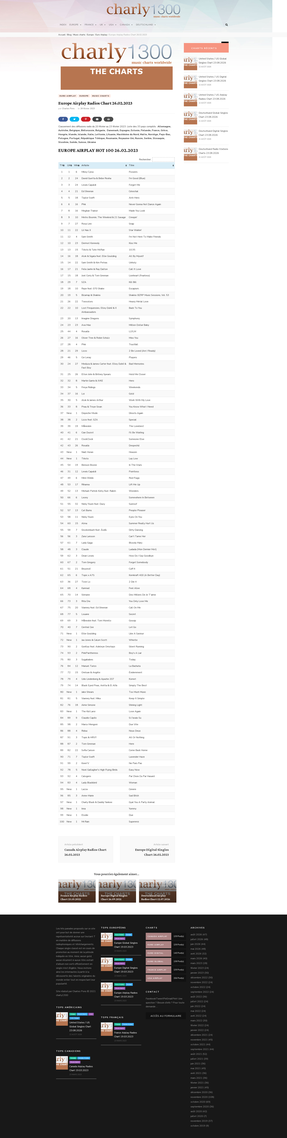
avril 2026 (196, 953)
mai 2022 (196, 1011)
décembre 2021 (199, 1035)
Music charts (100, 96)
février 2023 (197, 968)
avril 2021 (196, 1073)
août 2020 (196, 1111)
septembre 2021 (200, 1049)
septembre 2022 (200, 992)
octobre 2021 (198, 1044)
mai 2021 (196, 1068)
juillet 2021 (197, 1058)
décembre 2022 (199, 977)
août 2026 (196, 934)
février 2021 (197, 1082)
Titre (131, 165)
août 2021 (196, 1054)
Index (63, 24)
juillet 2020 (197, 1116)
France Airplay (75, 881)
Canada (125, 24)
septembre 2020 (200, 1106)
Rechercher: (145, 159)
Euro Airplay (68, 96)
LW (69, 165)
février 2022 (197, 1025)
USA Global (75, 1018)
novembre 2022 (199, 982)
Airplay (145, 881)
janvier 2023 (197, 972)
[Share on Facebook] (63, 119)
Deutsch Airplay (157, 881)
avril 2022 (196, 1015)
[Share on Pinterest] (86, 119)
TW (62, 165)
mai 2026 (196, 949)
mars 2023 (196, 963)
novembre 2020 (199, 1097)
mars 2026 (196, 958)
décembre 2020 (199, 1092)
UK (101, 24)
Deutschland (144, 24)
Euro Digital (107, 881)
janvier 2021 (197, 1087)
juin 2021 (195, 1063)
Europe (74, 24)
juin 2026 (195, 944)
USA (111, 24)
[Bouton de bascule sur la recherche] (226, 25)
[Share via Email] (97, 119)
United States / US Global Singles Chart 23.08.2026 (80, 1026)
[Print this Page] (108, 119)
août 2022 (196, 996)
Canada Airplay (83, 1058)
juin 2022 (195, 1006)
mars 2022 (196, 1020)
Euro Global (119, 935)
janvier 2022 (197, 1030)
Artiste (85, 165)
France (89, 24)
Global (73, 1014)
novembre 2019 (199, 1121)
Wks (76, 165)
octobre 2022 (198, 987)
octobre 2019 (198, 1125)
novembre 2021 (199, 1039)
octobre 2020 (198, 1101)
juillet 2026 (197, 939)
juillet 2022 (197, 1001)
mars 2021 (196, 1078)
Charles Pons (68, 108)
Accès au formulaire (166, 1016)
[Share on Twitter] (74, 119)
